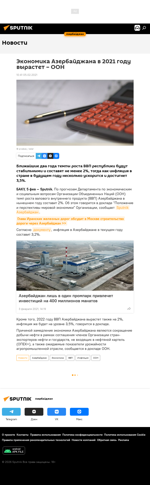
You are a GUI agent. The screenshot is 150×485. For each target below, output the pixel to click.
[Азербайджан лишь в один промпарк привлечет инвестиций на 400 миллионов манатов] (75, 266)
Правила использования (45, 434)
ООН (95, 357)
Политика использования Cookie (125, 434)
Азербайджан (39, 357)
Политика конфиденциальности (82, 434)
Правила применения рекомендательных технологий (36, 440)
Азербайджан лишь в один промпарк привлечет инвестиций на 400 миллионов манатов (66, 298)
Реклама (123, 440)
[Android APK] (14, 451)
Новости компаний (84, 440)
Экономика (58, 357)
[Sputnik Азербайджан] (19, 31)
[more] (129, 308)
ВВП (70, 357)
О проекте (8, 434)
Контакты (23, 434)
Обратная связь (107, 440)
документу (41, 229)
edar (31, 148)
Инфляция (82, 357)
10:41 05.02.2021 (26, 75)
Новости (22, 357)
